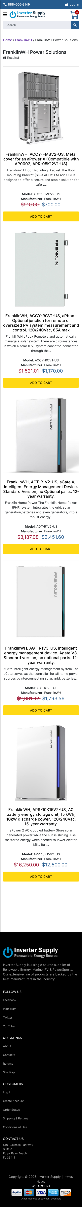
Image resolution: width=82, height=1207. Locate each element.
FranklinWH (23, 40)
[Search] (75, 25)
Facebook (9, 1000)
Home (7, 40)
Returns (8, 1063)
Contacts (9, 1054)
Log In (74, 4)
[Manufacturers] (5, 14)
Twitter (7, 1017)
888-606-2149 (19, 4)
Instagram (10, 1008)
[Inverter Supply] (27, 14)
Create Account (13, 1101)
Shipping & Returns (15, 1118)
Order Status (11, 1109)
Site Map (9, 1072)
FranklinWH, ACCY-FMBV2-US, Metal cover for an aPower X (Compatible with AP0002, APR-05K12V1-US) (41, 159)
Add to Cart (41, 216)
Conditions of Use (15, 1127)
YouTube (9, 1026)
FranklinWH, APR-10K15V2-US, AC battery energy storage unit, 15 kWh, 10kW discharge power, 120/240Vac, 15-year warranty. (41, 816)
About (7, 1046)
